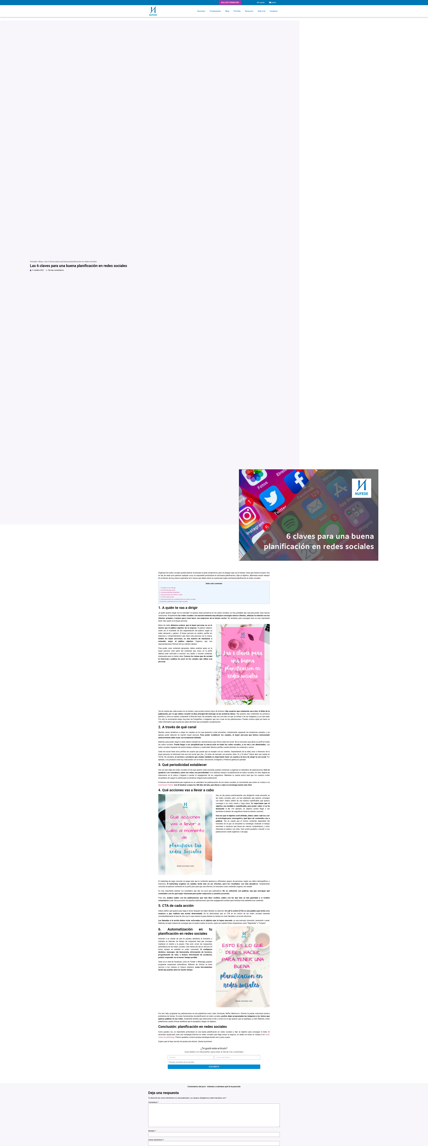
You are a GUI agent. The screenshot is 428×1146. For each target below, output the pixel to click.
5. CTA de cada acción (166, 597)
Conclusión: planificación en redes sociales (173, 601)
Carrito (273, 2)
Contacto (274, 11)
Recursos (249, 11)
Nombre (152, 1131)
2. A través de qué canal (167, 590)
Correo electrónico (156, 1140)
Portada (33, 261)
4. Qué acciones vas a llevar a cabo (170, 594)
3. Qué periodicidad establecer (169, 592)
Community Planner (165, 785)
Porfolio (237, 11)
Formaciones (215, 11)
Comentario (153, 1102)
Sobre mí (261, 11)
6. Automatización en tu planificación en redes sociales (177, 599)
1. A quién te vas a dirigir (167, 588)
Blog (227, 11)
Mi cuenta (260, 2)
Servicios (201, 11)
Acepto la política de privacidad (182, 1062)
